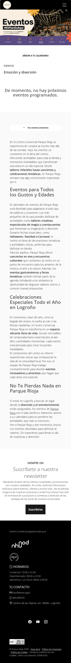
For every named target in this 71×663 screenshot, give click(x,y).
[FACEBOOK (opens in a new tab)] (30, 621)
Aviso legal (35, 649)
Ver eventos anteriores (38, 127)
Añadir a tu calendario (36, 55)
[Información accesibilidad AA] (17, 641)
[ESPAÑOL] (7, 4)
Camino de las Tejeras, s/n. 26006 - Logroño (36, 603)
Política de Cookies (19, 652)
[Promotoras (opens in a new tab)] (20, 543)
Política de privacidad (51, 649)
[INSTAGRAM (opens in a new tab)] (46, 621)
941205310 (18, 597)
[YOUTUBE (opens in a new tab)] (38, 621)
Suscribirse (35, 509)
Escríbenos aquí (21, 592)
